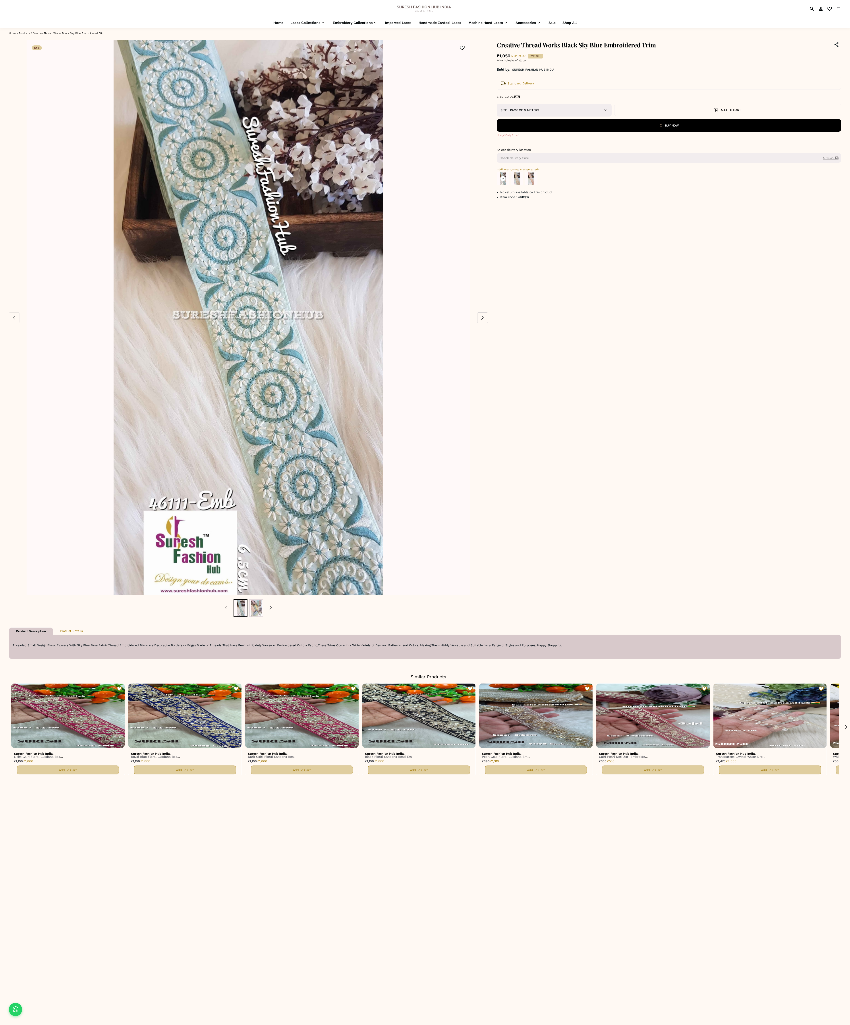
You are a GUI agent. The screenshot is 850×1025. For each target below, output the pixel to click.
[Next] (270, 608)
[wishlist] (829, 9)
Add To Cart (68, 770)
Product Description (31, 631)
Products (24, 33)
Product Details (71, 631)
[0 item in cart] (838, 9)
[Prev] (226, 608)
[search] (812, 9)
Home (12, 33)
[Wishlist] (462, 48)
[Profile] (820, 9)
